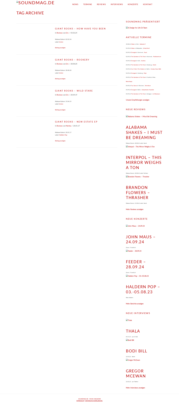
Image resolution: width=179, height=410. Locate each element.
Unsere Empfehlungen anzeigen (137, 100)
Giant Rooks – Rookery (72, 60)
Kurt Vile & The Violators (138, 69)
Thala (133, 331)
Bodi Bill (136, 351)
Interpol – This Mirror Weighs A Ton (144, 163)
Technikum (148, 85)
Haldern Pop (63, 135)
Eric (67, 33)
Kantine (143, 60)
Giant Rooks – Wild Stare (74, 91)
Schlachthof (146, 48)
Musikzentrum (157, 56)
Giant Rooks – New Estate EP (76, 122)
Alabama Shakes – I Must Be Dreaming (144, 133)
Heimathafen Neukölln (148, 89)
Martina (68, 126)
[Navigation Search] (159, 3)
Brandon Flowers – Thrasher (138, 193)
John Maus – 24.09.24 (141, 239)
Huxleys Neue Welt (156, 69)
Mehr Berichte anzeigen (135, 304)
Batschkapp (129, 81)
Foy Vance (134, 85)
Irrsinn (61, 42)
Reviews (60, 33)
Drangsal (133, 52)
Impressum (80, 400)
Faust (145, 52)
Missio (132, 44)
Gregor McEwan (136, 373)
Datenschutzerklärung (94, 400)
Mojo (145, 73)
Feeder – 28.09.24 (136, 264)
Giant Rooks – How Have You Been (80, 29)
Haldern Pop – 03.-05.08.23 (143, 289)
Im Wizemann (156, 94)
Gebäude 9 (143, 44)
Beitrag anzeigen (60, 47)
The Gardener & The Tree (138, 56)
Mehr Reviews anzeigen (134, 209)
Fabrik (154, 65)
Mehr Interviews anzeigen (135, 388)
